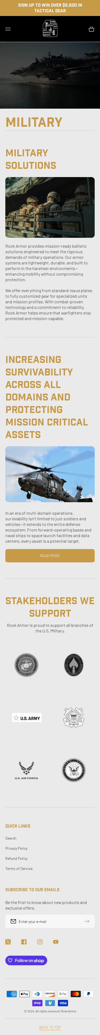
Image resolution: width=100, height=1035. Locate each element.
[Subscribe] (88, 921)
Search (11, 838)
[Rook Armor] (50, 28)
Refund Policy (16, 858)
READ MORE (50, 555)
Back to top (50, 1027)
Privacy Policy (16, 848)
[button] (8, 29)
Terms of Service (19, 868)
